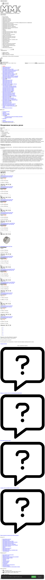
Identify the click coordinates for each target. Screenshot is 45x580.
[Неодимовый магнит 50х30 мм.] (6, 256)
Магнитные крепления (7, 91)
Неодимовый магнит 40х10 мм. (6, 200)
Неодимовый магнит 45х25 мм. (6, 246)
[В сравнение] (10, 184)
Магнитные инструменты (7, 107)
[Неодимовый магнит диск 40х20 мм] (7, 223)
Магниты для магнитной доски (8, 104)
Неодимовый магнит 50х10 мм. (6, 213)
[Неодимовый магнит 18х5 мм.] (6, 316)
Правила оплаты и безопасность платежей (10, 556)
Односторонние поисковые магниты (9, 86)
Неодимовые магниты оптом (8, 554)
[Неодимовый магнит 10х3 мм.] (6, 292)
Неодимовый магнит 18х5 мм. (6, 317)
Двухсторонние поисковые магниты (9, 85)
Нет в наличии (5, 132)
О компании (5, 563)
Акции (4, 66)
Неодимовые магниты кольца (8, 543)
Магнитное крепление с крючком (9, 92)
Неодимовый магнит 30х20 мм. (6, 187)
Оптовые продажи (6, 111)
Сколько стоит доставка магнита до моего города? (9, 487)
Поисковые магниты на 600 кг (8, 90)
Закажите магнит (3, 343)
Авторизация (6, 2)
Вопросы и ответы (8, 117)
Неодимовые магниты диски (8, 541)
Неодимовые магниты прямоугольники (10, 542)
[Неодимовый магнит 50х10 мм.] (6, 212)
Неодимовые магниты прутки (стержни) (10, 545)
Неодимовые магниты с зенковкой (9, 544)
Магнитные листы (6, 96)
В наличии (4, 134)
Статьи (4, 115)
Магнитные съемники (7, 546)
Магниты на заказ (6, 113)
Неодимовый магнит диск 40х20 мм (7, 224)
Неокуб (4, 78)
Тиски (4, 106)
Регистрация (6, 3)
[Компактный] (5, 172)
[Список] (3, 172)
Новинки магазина (6, 540)
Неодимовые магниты (7, 539)
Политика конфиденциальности (9, 564)
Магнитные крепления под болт (9, 93)
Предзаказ (4, 135)
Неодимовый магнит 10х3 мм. (6, 293)
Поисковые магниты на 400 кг (8, 89)
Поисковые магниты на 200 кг (8, 87)
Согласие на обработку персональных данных (11, 566)
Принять (33, 576)
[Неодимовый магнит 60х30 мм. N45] (7, 269)
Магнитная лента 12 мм (7, 101)
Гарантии (4, 112)
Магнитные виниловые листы (8, 97)
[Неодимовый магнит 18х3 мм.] (6, 305)
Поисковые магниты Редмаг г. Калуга (10, 83)
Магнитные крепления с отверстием (9, 95)
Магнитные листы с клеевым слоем (9, 98)
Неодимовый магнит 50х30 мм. (6, 257)
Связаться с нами (6, 558)
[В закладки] (8, 184)
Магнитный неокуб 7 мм (7, 82)
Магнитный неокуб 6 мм (7, 81)
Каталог (2, 537)
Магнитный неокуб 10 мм (7, 79)
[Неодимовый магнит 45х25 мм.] (6, 245)
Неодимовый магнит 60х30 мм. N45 (7, 270)
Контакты (4, 118)
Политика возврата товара (8, 557)
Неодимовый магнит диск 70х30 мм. (7, 283)
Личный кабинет (6, 561)
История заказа (5, 562)
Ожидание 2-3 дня (5, 133)
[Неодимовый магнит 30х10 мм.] (6, 175)
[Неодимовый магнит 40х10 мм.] (6, 199)
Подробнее (40, 576)
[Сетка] (1, 172)
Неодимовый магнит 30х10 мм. (6, 176)
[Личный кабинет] (22, 59)
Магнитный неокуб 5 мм (7, 80)
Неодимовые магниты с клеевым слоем (10, 99)
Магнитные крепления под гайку (9, 94)
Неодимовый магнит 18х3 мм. (6, 306)
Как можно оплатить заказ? (5, 440)
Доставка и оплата (6, 114)
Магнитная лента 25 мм (7, 102)
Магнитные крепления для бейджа (9, 103)
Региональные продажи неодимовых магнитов (13, 116)
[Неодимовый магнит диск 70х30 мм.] (7, 282)
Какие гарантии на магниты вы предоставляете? (9, 535)
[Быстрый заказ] (7, 184)
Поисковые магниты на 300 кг (8, 88)
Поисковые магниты (7, 84)
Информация (3, 552)
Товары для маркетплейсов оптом (9, 105)
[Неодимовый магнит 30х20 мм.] (6, 186)
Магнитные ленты (6, 100)
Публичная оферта (6, 565)
